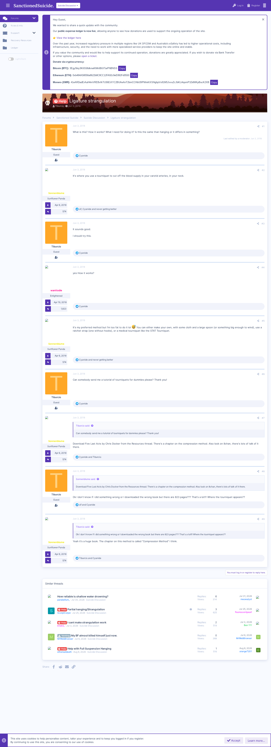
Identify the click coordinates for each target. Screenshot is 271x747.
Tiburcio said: (83, 425)
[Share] (258, 126)
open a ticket (89, 56)
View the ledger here (69, 37)
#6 (263, 374)
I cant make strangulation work (86, 622)
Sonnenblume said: (85, 479)
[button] (8, 5)
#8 (263, 471)
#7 (263, 418)
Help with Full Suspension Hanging (89, 648)
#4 (263, 267)
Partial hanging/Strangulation (86, 609)
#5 (263, 320)
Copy (122, 68)
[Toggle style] (11, 59)
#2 (263, 170)
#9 (263, 519)
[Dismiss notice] (262, 20)
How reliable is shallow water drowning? (82, 596)
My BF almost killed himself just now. (94, 635)
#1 (263, 126)
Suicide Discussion (96, 599)
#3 (263, 223)
